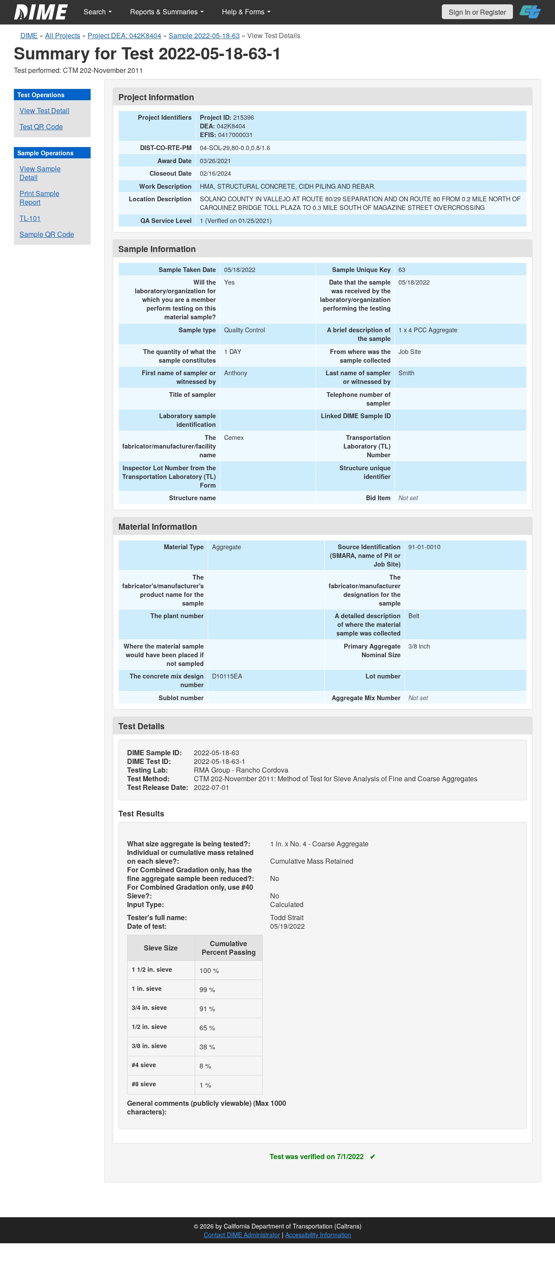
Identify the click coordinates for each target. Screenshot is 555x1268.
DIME (29, 35)
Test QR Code (41, 126)
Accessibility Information (318, 1234)
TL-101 (30, 218)
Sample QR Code (47, 234)
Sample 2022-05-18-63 (204, 35)
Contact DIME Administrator (242, 1234)
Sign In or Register (477, 12)
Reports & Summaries (164, 11)
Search (96, 11)
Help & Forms (244, 11)
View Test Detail (44, 110)
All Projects (62, 35)
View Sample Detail (40, 173)
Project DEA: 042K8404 (124, 35)
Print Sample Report (39, 197)
